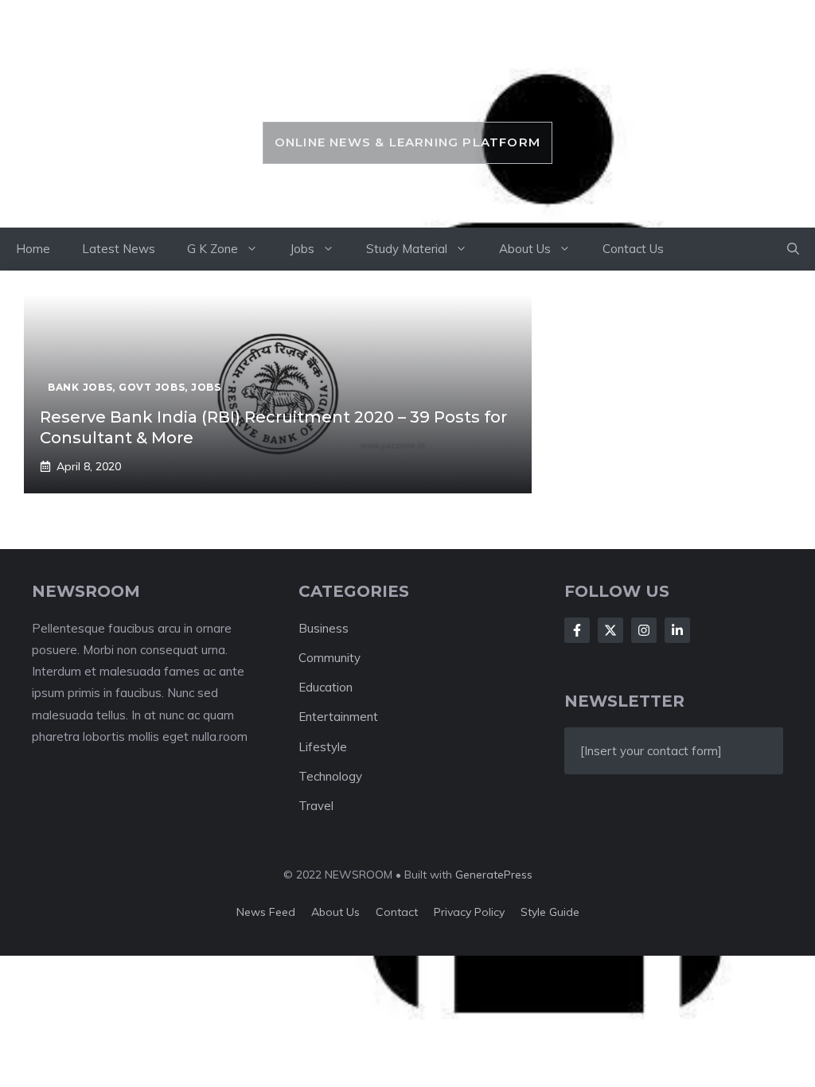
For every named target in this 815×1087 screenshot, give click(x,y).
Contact (397, 912)
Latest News (118, 248)
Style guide (550, 912)
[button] (793, 249)
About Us (525, 248)
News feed (265, 912)
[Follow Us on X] (610, 630)
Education (325, 687)
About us (335, 912)
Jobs (302, 248)
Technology (330, 776)
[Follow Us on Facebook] (577, 630)
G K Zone (212, 248)
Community (329, 657)
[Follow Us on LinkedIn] (677, 630)
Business (323, 628)
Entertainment (338, 716)
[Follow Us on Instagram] (644, 630)
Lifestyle (322, 746)
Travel (315, 805)
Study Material (406, 248)
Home (33, 248)
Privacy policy (469, 912)
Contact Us (633, 248)
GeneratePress (493, 874)
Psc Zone (407, 85)
